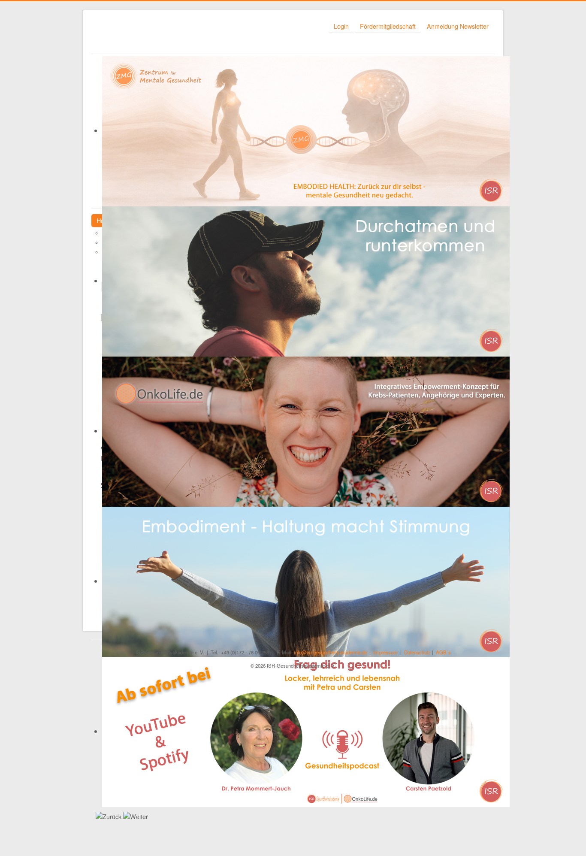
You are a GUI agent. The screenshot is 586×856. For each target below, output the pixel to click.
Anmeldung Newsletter (458, 25)
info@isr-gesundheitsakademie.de (330, 652)
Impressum (385, 652)
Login (341, 25)
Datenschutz (417, 652)
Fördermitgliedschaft (388, 25)
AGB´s (443, 652)
